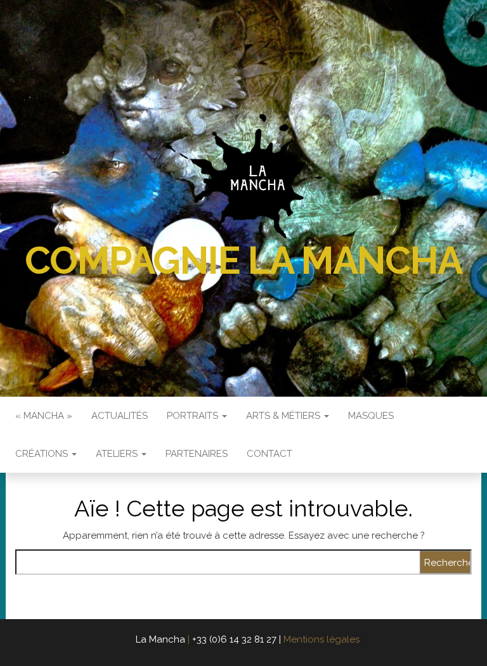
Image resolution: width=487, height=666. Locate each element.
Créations (42, 453)
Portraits (194, 415)
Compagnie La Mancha (243, 260)
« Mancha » (43, 415)
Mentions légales (321, 639)
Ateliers (118, 453)
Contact (269, 453)
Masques (371, 415)
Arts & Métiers (284, 415)
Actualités (119, 415)
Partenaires (197, 453)
